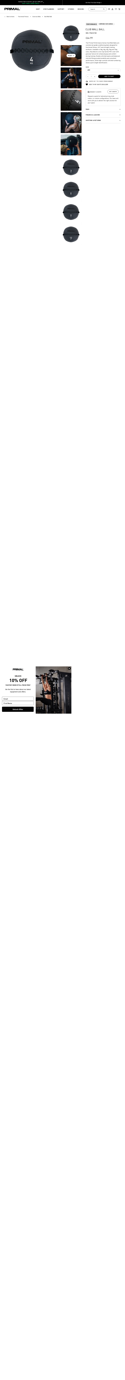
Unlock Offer (18, 709)
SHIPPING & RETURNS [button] (93, 120)
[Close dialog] (69, 668)
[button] (119, 9)
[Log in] (112, 9)
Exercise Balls (36, 16)
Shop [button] (38, 9)
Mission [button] (81, 9)
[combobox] (97, 9)
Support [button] (61, 9)
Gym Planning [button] (48, 9)
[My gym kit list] (116, 9)
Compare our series (106, 24)
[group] (71, 33)
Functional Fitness (23, 16)
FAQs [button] (87, 109)
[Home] (12, 9)
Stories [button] (71, 9)
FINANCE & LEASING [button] (93, 115)
